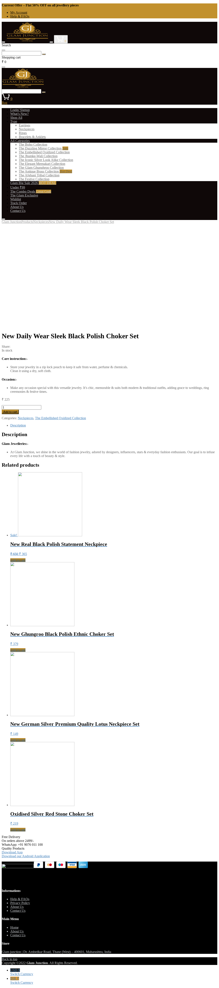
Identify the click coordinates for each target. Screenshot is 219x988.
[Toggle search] (51, 42)
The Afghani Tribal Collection (39, 175)
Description (18, 425)
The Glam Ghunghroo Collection (41, 167)
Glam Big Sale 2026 (33, 183)
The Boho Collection (33, 144)
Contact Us (17, 211)
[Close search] (3, 50)
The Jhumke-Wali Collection (38, 156)
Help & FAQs (19, 16)
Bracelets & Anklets (32, 137)
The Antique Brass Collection (45, 171)
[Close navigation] (3, 219)
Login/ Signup (20, 110)
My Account (18, 12)
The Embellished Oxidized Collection (44, 152)
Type (13, 121)
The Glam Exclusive (24, 195)
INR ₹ (21, 980)
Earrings (24, 125)
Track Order (18, 203)
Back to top (9, 959)
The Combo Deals (30, 191)
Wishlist (15, 199)
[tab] (113, 425)
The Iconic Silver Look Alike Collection (46, 160)
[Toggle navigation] (3, 42)
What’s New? (19, 114)
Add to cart (10, 411)
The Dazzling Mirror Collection (43, 148)
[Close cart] (3, 67)
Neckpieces (26, 129)
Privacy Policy (20, 903)
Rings (23, 133)
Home (14, 927)
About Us (17, 207)
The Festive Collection (34, 179)
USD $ (21, 972)
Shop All (16, 117)
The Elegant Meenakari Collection (42, 164)
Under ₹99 (17, 187)
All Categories (20, 140)
